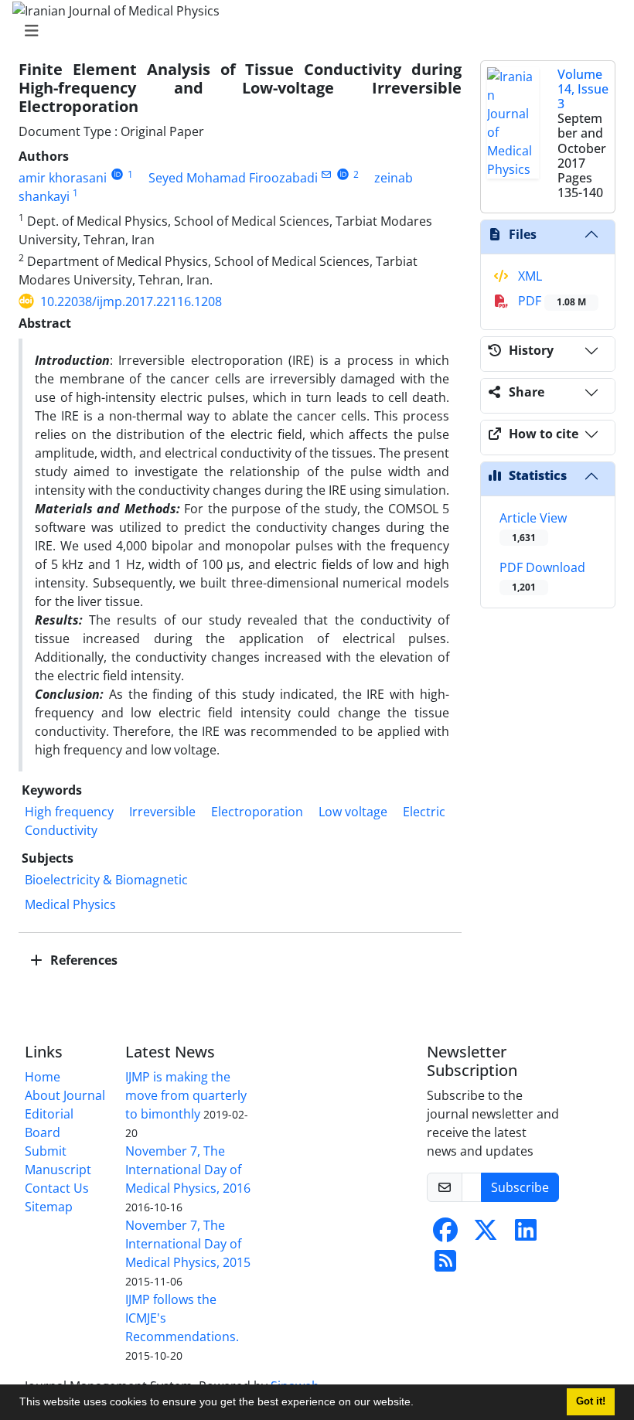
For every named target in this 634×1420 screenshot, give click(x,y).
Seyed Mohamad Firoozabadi (233, 177)
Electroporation (257, 811)
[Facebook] (445, 1234)
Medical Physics (70, 904)
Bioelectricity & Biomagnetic (106, 879)
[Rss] (445, 1265)
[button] (419, 1403)
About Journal (65, 1095)
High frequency (69, 811)
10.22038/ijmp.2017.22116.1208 (131, 301)
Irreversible (162, 811)
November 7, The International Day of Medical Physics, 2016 (188, 1169)
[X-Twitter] (485, 1234)
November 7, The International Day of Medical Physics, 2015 (188, 1244)
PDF (550, 300)
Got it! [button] (590, 1401)
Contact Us (57, 1188)
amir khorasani (63, 177)
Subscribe (520, 1187)
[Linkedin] (525, 1234)
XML (528, 275)
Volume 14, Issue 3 (582, 89)
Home (42, 1076)
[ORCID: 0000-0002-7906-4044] (117, 174)
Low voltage (353, 811)
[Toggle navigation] (312, 31)
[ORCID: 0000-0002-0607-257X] (343, 174)
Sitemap (49, 1206)
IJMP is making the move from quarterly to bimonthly (186, 1095)
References (82, 960)
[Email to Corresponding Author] (326, 174)
